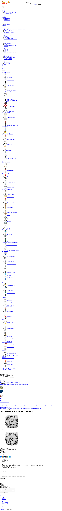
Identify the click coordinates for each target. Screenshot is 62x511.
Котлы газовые (2, 408)
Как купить (4, 17)
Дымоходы (6, 36)
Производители (5, 64)
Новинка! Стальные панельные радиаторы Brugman (9, 380)
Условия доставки (7, 19)
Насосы (5, 44)
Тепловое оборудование (8, 47)
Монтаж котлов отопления (8, 13)
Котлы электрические (14, 408)
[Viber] (6, 457)
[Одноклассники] (2, 457)
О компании (4, 65)
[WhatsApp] (7, 457)
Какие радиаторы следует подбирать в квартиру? (8, 397)
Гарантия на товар (7, 20)
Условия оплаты (7, 18)
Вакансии (6, 23)
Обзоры (3, 507)
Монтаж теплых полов (8, 58)
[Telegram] (10, 457)
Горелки (52, 405)
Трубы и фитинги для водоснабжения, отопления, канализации (14, 29)
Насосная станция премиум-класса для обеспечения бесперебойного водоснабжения (14, 384)
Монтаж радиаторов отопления (9, 14)
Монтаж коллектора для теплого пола (10, 12)
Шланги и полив (13, 404)
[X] (5, 457)
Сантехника (6, 46)
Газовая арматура (7, 31)
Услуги (3, 11)
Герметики (6, 50)
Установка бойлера (7, 16)
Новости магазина (4, 376)
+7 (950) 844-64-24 (33, 4)
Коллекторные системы (8, 34)
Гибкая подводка (9, 405)
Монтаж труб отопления (8, 15)
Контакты (4, 25)
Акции (3, 10)
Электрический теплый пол (8, 48)
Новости (5, 22)
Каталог (3, 27)
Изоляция (5, 51)
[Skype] (9, 457)
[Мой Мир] (3, 457)
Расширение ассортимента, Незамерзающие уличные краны (10, 382)
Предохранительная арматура (9, 38)
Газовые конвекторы (37, 408)
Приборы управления (7, 404)
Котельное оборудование (8, 28)
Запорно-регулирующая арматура (9, 32)
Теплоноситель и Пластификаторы (10, 52)
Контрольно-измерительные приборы (10, 39)
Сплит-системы (6, 37)
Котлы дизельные (8, 408)
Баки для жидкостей (7, 43)
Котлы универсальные (30, 408)
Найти (3, 70)
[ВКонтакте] (1, 457)
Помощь (3, 500)
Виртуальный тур (7, 24)
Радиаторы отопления (8, 30)
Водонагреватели (7, 33)
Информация (2, 495)
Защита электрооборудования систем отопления (12, 41)
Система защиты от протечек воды (10, 45)
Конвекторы (6, 49)
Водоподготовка (7, 42)
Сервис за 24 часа (3, 393)
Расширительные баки (8, 35)
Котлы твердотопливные (22, 408)
